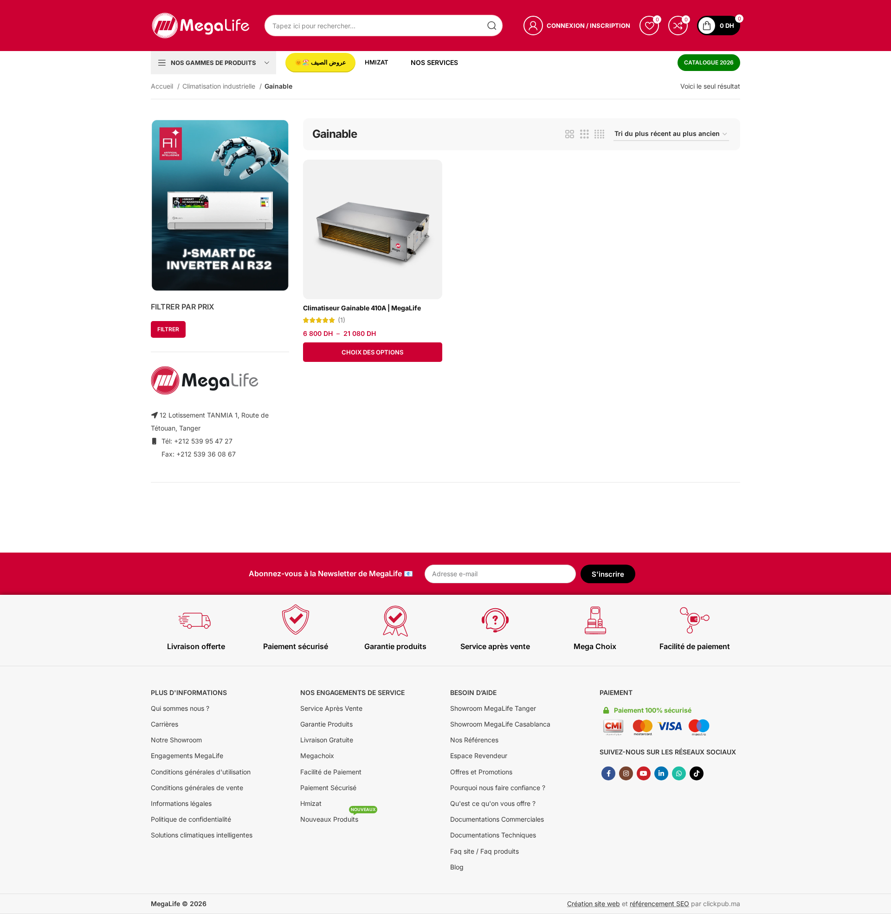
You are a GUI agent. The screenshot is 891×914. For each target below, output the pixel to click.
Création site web (593, 904)
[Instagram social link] (626, 773)
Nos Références (474, 740)
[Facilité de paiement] (695, 620)
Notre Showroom (176, 740)
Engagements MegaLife (187, 756)
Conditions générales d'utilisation (201, 772)
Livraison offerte (196, 646)
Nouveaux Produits (337, 817)
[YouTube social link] (644, 773)
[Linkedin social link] (661, 773)
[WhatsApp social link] (679, 773)
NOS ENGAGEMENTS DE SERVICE (352, 692)
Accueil (163, 86)
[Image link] (220, 204)
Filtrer (168, 329)
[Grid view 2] (569, 134)
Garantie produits (395, 646)
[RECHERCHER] (492, 25)
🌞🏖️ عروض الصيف (320, 62)
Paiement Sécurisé (328, 788)
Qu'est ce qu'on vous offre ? (493, 803)
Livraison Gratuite (326, 740)
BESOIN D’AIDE (473, 692)
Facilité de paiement (694, 646)
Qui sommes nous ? (180, 708)
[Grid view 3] (584, 134)
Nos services (434, 62)
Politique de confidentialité (191, 819)
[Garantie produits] (395, 620)
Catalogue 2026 (709, 62)
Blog (457, 867)
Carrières (164, 724)
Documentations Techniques (493, 835)
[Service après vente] (495, 620)
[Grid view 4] (599, 134)
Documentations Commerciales (497, 819)
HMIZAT (376, 62)
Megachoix (317, 756)
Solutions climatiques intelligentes (201, 835)
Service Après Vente (331, 708)
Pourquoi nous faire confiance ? (497, 788)
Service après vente (495, 646)
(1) (341, 320)
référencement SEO (659, 904)
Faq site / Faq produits (484, 851)
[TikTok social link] (697, 773)
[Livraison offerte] (196, 620)
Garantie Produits (326, 724)
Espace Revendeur (478, 756)
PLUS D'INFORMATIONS (189, 692)
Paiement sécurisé (295, 646)
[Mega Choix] (595, 620)
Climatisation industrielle (219, 86)
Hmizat (311, 803)
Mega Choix (595, 646)
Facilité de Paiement (331, 772)
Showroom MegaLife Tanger (493, 708)
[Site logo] (201, 25)
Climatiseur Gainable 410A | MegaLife (362, 308)
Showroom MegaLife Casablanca (500, 724)
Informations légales (181, 803)
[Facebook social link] (608, 773)
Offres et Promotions (481, 772)
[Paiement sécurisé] (295, 620)
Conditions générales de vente (197, 788)
